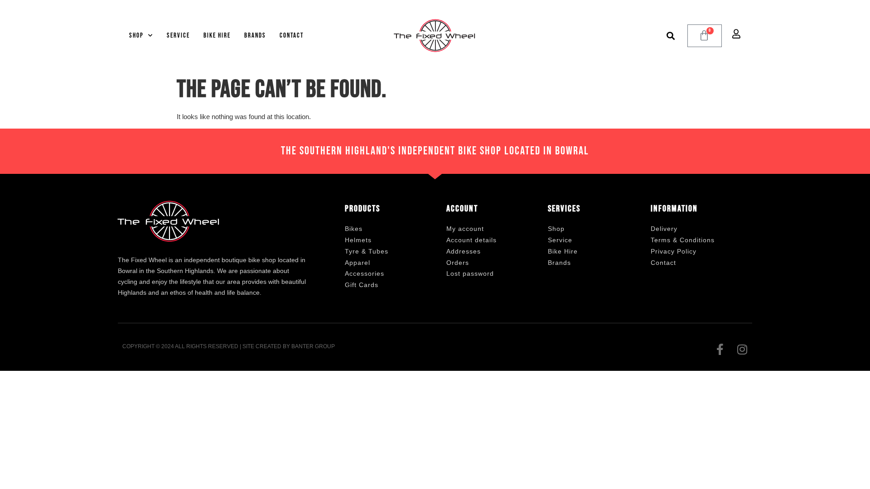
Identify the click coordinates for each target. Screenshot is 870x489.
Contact (292, 35)
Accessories (364, 273)
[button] (670, 35)
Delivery (664, 228)
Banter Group (313, 346)
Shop (136, 35)
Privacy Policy (673, 251)
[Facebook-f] (719, 349)
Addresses (463, 251)
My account (465, 228)
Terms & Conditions (683, 240)
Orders (457, 262)
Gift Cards (361, 284)
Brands (255, 35)
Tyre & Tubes (366, 251)
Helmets (358, 240)
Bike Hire (217, 35)
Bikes (353, 228)
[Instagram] (742, 349)
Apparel (357, 262)
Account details (471, 240)
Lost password (470, 273)
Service (178, 35)
